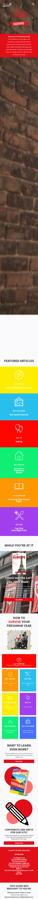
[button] (34, 4)
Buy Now (19, 599)
